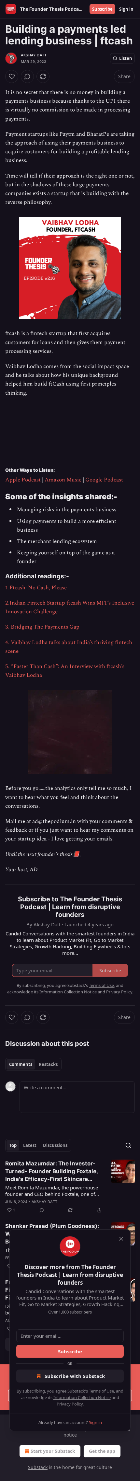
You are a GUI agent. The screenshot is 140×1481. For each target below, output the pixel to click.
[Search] (128, 1145)
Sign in (126, 9)
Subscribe (102, 9)
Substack (38, 1467)
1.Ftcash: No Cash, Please (36, 588)
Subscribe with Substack (75, 1376)
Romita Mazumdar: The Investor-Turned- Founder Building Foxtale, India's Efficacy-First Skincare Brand (51, 1171)
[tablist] (33, 1064)
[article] (70, 1187)
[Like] (11, 76)
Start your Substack (53, 1451)
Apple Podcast (23, 480)
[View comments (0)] (27, 76)
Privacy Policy (70, 1404)
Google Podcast (104, 480)
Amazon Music (63, 480)
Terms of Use (101, 1391)
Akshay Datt (34, 55)
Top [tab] (13, 1145)
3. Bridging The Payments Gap (42, 627)
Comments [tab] (20, 1064)
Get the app (102, 1451)
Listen (125, 58)
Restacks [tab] (48, 1064)
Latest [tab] (29, 1145)
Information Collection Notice (82, 1397)
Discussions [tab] (55, 1145)
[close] (121, 1238)
